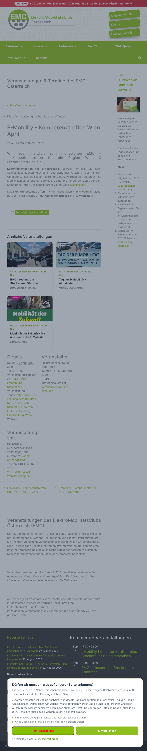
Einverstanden (107, 730)
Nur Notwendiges (43, 730)
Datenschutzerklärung (46, 738)
